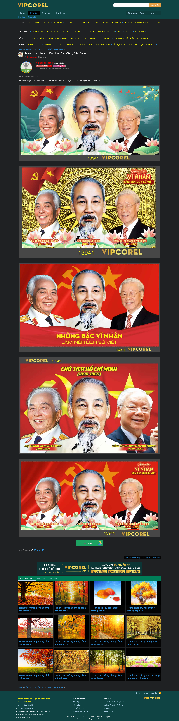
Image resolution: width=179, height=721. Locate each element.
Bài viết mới (22, 17)
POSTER (85, 38)
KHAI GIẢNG (34, 22)
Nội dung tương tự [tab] (27, 578)
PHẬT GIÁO (106, 38)
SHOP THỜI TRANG (86, 31)
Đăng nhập (77, 705)
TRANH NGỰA (86, 44)
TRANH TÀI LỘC (35, 44)
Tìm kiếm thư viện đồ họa (27, 708)
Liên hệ (138, 693)
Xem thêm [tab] (53, 578)
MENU (64, 38)
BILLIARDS (71, 31)
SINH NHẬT (58, 22)
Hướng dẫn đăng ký (25, 705)
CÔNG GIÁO (119, 38)
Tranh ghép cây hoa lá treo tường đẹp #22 (141, 609)
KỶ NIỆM (97, 22)
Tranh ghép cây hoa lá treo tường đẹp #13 (105, 609)
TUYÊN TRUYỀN (141, 22)
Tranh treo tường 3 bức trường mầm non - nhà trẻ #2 (143, 677)
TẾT (89, 22)
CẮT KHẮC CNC (132, 38)
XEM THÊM (155, 22)
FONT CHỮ (94, 38)
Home (22, 13)
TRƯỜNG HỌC (38, 31)
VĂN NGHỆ (117, 22)
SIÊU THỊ (111, 31)
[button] (26, 13)
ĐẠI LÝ (120, 31)
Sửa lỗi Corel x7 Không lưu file (114, 702)
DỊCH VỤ (129, 31)
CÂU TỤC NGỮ (119, 44)
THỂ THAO (69, 22)
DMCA (110, 717)
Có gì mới (46, 13)
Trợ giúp (145, 693)
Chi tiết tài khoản (79, 708)
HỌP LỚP (46, 22)
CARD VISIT (75, 38)
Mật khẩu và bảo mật (81, 711)
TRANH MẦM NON (102, 44)
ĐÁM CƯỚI (81, 22)
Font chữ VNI (108, 711)
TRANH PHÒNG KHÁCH (68, 44)
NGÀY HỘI (128, 22)
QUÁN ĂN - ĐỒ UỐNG (55, 31)
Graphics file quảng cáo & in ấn (92, 719)
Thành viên (60, 13)
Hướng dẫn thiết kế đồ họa (113, 705)
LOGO (34, 38)
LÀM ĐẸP (101, 31)
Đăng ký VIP (39, 550)
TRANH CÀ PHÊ (50, 44)
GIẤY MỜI (43, 38)
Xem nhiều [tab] (41, 578)
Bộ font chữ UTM (110, 708)
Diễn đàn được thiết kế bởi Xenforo (87, 717)
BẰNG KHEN (54, 38)
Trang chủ (153, 693)
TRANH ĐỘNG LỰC (135, 44)
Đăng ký (76, 702)
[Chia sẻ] (159, 76)
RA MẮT (106, 22)
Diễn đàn (34, 13)
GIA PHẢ (144, 38)
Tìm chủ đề (32, 17)
